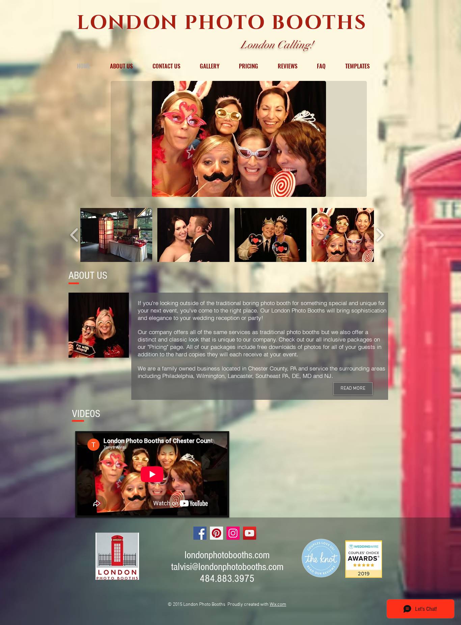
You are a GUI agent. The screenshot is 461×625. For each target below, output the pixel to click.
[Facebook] (200, 533)
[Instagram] (233, 533)
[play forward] (379, 235)
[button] (239, 139)
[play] (350, 191)
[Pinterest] (216, 533)
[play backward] (74, 235)
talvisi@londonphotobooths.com (227, 567)
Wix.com (278, 604)
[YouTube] (249, 533)
